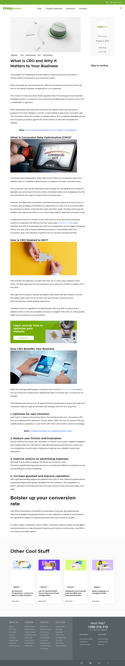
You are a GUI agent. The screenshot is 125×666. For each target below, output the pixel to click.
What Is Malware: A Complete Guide (100, 592)
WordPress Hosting (45, 629)
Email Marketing (60, 637)
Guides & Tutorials (85, 644)
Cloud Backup (44, 648)
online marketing (31, 55)
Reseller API (12, 643)
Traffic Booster (60, 635)
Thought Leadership (53, 8)
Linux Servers (44, 640)
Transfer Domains (30, 632)
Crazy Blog (12, 637)
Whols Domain (29, 646)
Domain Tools (28, 637)
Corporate (12, 635)
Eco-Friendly (12, 632)
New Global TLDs (29, 643)
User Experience (47, 55)
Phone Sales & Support (86, 639)
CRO (22, 55)
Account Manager (103, 639)
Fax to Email (59, 640)
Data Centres (13, 629)
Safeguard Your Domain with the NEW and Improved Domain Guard (75, 594)
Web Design (59, 629)
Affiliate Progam (13, 640)
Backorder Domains (30, 635)
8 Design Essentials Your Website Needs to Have (51, 431)
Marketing (14, 55)
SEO (39, 55)
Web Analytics (60, 643)
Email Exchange (44, 637)
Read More (15, 601)
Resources (70, 8)
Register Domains (30, 626)
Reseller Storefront (14, 646)
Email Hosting (44, 635)
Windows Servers (45, 643)
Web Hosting (43, 626)
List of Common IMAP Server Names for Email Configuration (49, 593)
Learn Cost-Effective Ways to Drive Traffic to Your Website (51, 130)
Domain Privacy (29, 640)
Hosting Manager (103, 641)
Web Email (101, 644)
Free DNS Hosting (45, 646)
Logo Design (59, 632)
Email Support (84, 641)
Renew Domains (29, 629)
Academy (83, 8)
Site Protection (44, 632)
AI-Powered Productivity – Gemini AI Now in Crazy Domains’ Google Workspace (22, 594)
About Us (11, 626)
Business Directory (61, 646)
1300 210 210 (98, 627)
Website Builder (60, 626)
